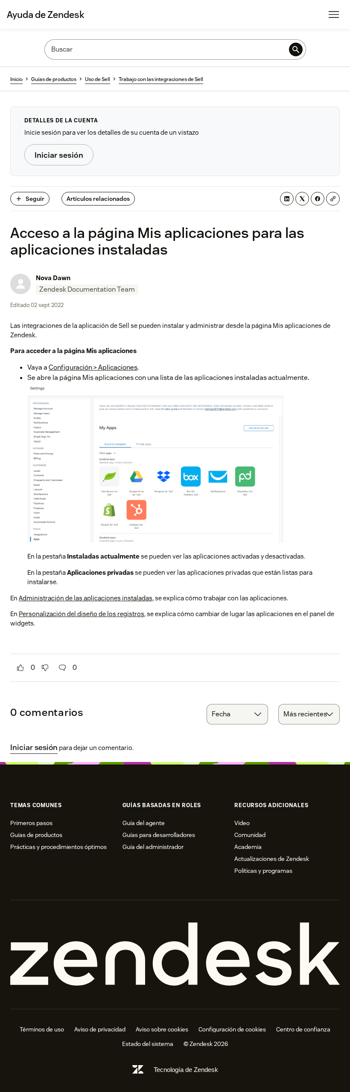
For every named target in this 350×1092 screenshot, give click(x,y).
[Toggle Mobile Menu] (333, 14)
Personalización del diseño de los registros (81, 614)
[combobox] (237, 714)
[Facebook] (317, 199)
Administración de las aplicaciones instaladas (85, 598)
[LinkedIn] (287, 199)
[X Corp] (302, 199)
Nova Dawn (53, 278)
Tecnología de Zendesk (186, 1069)
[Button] (20, 668)
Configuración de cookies (232, 1029)
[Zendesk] (175, 954)
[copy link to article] (333, 199)
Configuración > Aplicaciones (93, 367)
